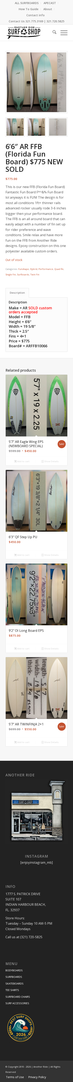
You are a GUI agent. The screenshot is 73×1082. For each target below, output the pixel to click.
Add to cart (23, 461)
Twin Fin (34, 274)
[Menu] (62, 33)
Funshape (23, 268)
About (47, 9)
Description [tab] (17, 292)
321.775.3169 (34, 21)
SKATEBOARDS (14, 983)
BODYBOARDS (14, 970)
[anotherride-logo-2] (30, 33)
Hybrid (33, 268)
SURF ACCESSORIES (17, 1003)
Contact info (35, 15)
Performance (46, 268)
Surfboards (23, 274)
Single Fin (10, 274)
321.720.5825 (55, 21)
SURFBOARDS (13, 977)
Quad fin (58, 268)
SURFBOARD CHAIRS (17, 997)
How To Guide (28, 9)
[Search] (52, 33)
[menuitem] (27, 3)
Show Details (51, 461)
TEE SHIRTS (12, 990)
